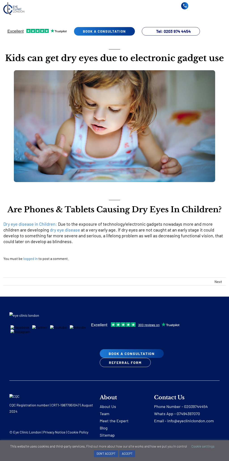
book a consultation (104, 31)
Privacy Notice (54, 432)
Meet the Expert (114, 420)
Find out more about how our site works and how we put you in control (136, 446)
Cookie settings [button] (202, 446)
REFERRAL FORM (125, 362)
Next (218, 281)
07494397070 (188, 413)
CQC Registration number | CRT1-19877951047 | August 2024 (51, 408)
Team (104, 413)
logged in (30, 258)
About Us (108, 406)
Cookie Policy (78, 432)
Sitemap (107, 435)
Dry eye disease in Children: (30, 224)
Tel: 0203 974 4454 (173, 31)
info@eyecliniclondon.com (190, 420)
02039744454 (196, 406)
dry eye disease (65, 229)
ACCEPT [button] (127, 453)
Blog (104, 427)
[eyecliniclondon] (13, 4)
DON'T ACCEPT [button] (106, 453)
